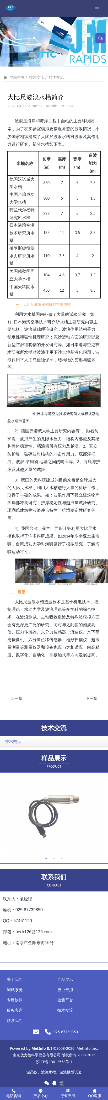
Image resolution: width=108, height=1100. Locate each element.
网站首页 (17, 77)
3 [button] (61, 858)
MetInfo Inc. (87, 1048)
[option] (54, 815)
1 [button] (46, 858)
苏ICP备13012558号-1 (54, 1061)
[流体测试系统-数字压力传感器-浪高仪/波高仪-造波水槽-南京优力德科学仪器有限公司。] (10, 8)
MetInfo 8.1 (41, 1048)
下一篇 (91, 698)
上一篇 (16, 698)
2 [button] (54, 858)
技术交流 (36, 77)
